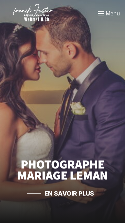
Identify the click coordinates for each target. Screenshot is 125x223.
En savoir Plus (69, 193)
